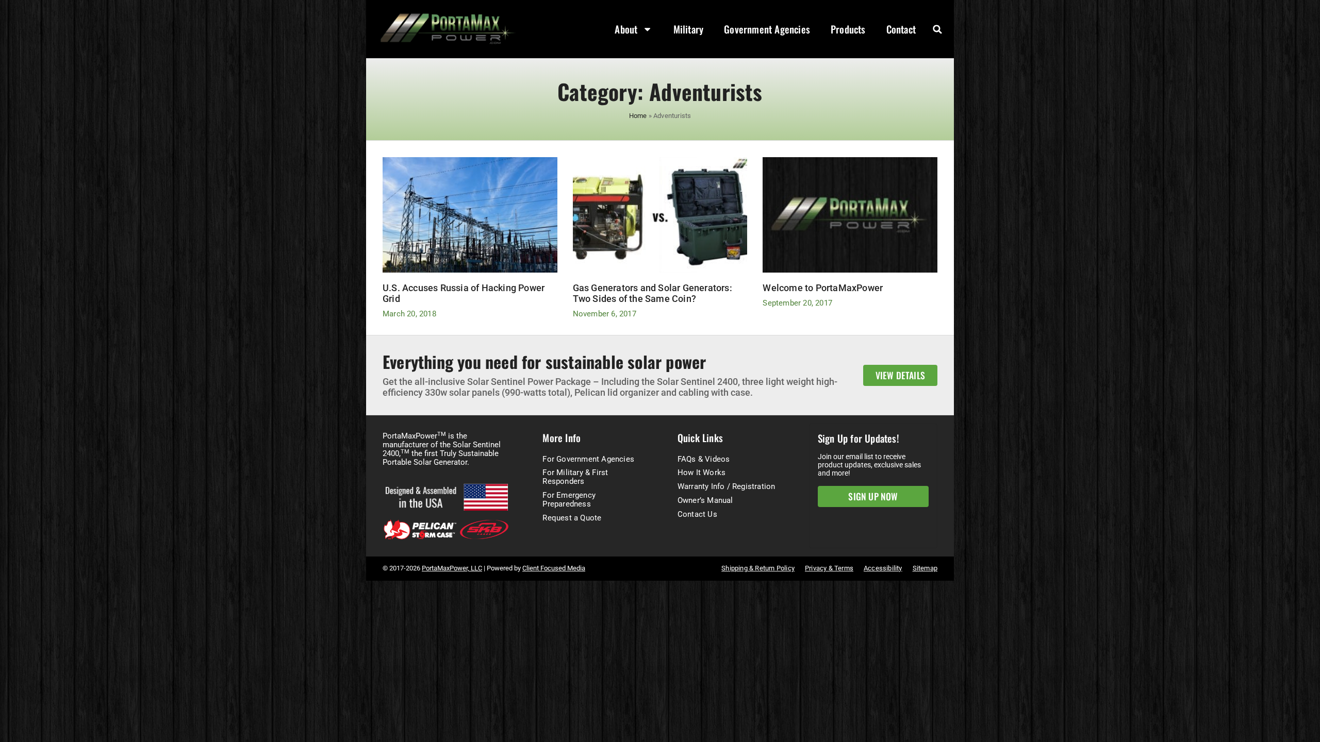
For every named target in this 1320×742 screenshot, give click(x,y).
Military (688, 29)
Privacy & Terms (829, 568)
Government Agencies (767, 29)
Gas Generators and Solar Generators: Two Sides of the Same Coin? (652, 293)
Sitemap (925, 568)
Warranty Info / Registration (727, 486)
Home (638, 116)
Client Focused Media (553, 568)
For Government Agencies (588, 459)
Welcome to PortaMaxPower (823, 288)
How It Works (701, 472)
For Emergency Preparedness (569, 500)
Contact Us (697, 514)
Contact (901, 29)
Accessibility (883, 568)
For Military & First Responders (575, 477)
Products (848, 29)
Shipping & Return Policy (758, 568)
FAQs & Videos (704, 459)
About (626, 29)
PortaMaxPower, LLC (452, 568)
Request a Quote (571, 517)
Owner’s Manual (705, 500)
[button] (937, 29)
